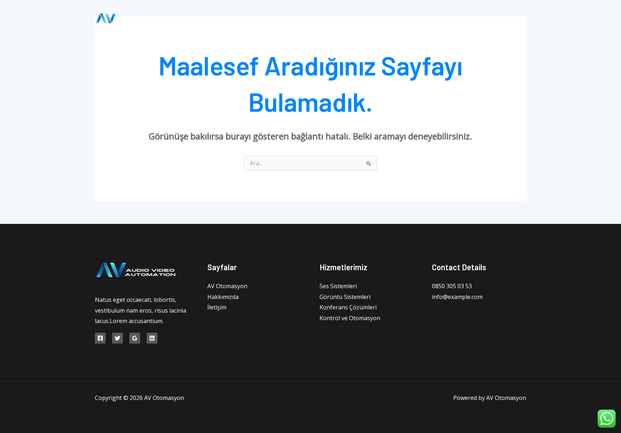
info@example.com (457, 297)
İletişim (465, 18)
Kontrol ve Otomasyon (349, 318)
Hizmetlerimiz (419, 18)
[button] (441, 18)
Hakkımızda (373, 18)
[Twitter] (507, 18)
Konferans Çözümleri (348, 307)
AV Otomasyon (326, 18)
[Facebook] (491, 18)
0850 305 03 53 (452, 286)
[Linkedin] (152, 338)
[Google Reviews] (134, 338)
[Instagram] (523, 18)
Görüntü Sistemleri (345, 297)
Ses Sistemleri (338, 286)
